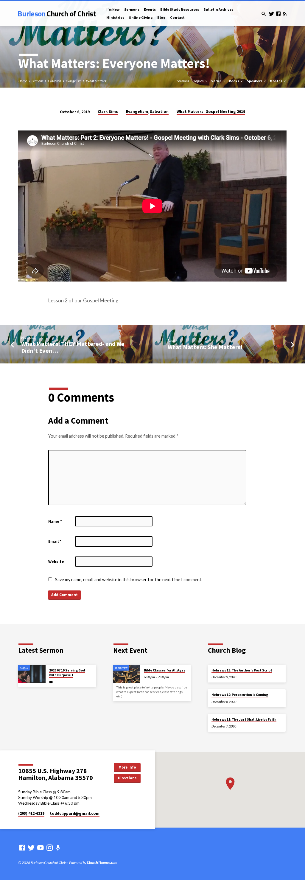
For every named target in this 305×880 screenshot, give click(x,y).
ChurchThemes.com (102, 862)
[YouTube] (40, 847)
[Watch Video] (51, 682)
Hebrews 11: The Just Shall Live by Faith (243, 719)
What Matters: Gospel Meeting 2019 (211, 111)
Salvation (159, 111)
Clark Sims (108, 111)
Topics (198, 81)
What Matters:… (97, 81)
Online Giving (141, 17)
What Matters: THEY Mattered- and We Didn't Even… (73, 347)
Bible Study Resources (179, 9)
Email (54, 541)
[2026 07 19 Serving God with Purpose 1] (31, 674)
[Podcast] (58, 847)
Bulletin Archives (218, 9)
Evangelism (73, 81)
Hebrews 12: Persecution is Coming (239, 695)
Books (234, 81)
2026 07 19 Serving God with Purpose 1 (67, 672)
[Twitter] (271, 13)
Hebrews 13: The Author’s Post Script (241, 670)
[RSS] (284, 13)
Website (56, 561)
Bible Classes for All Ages (164, 670)
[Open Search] (264, 13)
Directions (127, 778)
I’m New (113, 9)
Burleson (57, 13)
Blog (161, 17)
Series (216, 81)
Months (276, 81)
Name (55, 521)
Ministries (115, 17)
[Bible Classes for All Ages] (126, 674)
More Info (127, 767)
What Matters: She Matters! (205, 347)
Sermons (131, 9)
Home (22, 81)
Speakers (255, 81)
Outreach (54, 81)
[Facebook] (278, 13)
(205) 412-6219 (31, 813)
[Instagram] (50, 847)
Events (150, 9)
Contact (177, 17)
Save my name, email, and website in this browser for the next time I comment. (128, 579)
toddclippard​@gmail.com (74, 813)
